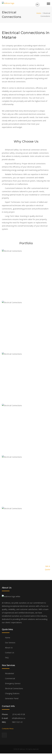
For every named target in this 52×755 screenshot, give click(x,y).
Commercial (10, 678)
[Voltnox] (8, 3)
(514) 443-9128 (18, 714)
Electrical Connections (14, 688)
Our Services (10, 642)
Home (38, 13)
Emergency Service (12, 683)
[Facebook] (4, 735)
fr (37, 4)
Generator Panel (11, 698)
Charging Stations (12, 693)
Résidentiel (9, 673)
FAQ (7, 657)
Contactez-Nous (8, 729)
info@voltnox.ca (18, 718)
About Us (9, 647)
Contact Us (9, 652)
